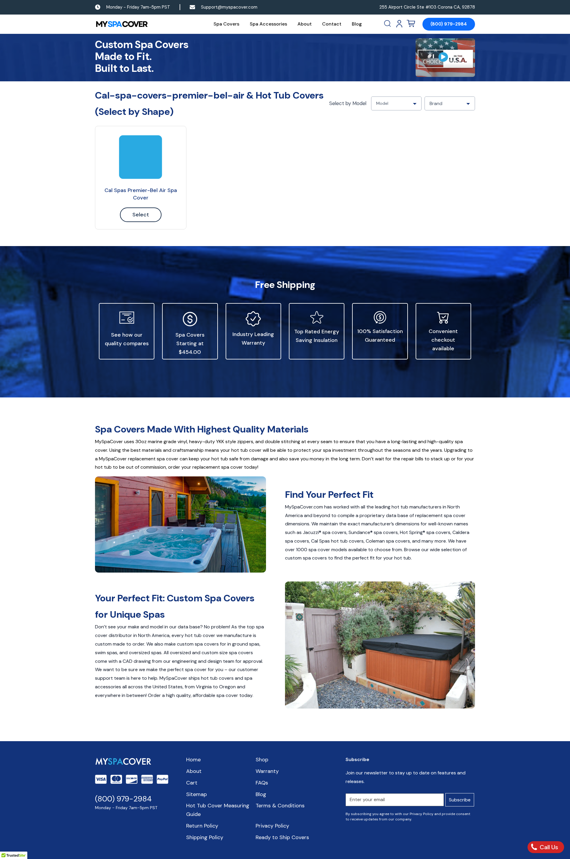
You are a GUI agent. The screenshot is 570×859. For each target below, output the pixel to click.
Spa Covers (226, 24)
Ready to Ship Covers (282, 837)
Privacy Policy (272, 825)
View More (140, 157)
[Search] (388, 24)
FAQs (262, 782)
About (304, 24)
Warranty (267, 771)
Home (193, 759)
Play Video (445, 57)
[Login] (399, 24)
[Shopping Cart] (411, 24)
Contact (331, 24)
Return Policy (202, 825)
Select (140, 214)
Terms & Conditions (280, 805)
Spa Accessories (268, 24)
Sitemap (196, 794)
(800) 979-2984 (448, 24)
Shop (262, 759)
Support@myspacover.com (229, 7)
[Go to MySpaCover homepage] (121, 24)
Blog (357, 24)
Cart (191, 782)
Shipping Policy (204, 837)
